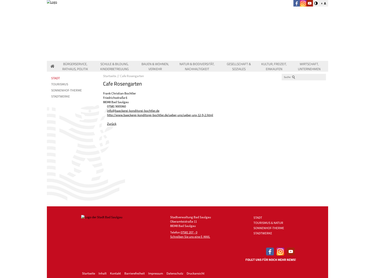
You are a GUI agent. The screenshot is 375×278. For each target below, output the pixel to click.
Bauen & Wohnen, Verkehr (155, 66)
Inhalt (103, 273)
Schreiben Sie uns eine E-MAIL (190, 237)
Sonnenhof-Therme (66, 90)
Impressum (155, 273)
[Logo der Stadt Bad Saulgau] (82, 15)
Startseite (88, 273)
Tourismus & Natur (268, 223)
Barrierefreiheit (134, 273)
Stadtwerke (60, 96)
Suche (287, 77)
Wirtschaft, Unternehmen (309, 66)
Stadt (55, 78)
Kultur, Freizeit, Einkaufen (274, 66)
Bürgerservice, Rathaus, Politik (75, 66)
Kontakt (115, 273)
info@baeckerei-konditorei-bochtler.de (133, 111)
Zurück (111, 124)
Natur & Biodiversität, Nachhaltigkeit (196, 66)
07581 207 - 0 (189, 232)
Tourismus (59, 84)
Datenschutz (174, 273)
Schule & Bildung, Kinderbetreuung (114, 66)
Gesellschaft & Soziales (239, 66)
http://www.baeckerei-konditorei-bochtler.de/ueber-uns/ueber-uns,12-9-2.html (160, 115)
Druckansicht (195, 273)
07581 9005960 (116, 106)
